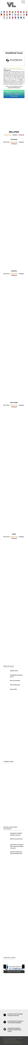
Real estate (16, 68)
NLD (9, 18)
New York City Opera (15, 680)
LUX (4, 18)
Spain (21, 68)
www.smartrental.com (14, 87)
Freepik (15, 1041)
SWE (18, 18)
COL (26, 13)
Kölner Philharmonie (15, 684)
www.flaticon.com (7, 1043)
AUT (7, 13)
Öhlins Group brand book (16, 839)
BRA (15, 13)
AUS (4, 13)
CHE (18, 13)
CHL (21, 13)
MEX (7, 18)
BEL (9, 13)
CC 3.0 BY (19, 1043)
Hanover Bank (13, 689)
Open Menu (23, 1)
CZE (24, 13)
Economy (8, 68)
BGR (12, 13)
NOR (12, 18)
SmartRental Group (14, 94)
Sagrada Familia (14, 670)
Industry (12, 68)
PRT (15, 18)
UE (21, 18)
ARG (1, 13)
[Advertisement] (14, 36)
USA (24, 18)
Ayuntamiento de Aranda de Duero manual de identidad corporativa (16, 846)
